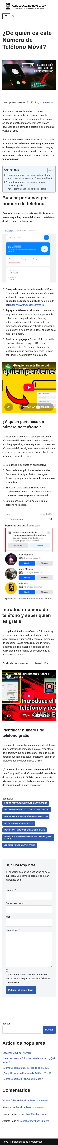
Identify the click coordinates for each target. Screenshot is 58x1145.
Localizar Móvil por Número (16, 1052)
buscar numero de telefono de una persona (27, 810)
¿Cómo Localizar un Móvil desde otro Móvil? (25, 1067)
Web (8, 916)
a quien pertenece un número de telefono (25, 803)
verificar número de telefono (19, 845)
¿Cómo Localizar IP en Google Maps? (22, 1078)
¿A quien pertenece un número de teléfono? (33, 178)
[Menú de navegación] (6, 16)
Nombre (11, 890)
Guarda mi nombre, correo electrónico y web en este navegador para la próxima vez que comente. (29, 978)
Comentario (12, 930)
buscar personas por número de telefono (26, 816)
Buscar (6, 1023)
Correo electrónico (16, 903)
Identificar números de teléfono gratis (30, 189)
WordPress (37, 1141)
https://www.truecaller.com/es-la (27, 304)
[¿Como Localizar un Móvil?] (25, 6)
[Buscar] (13, 16)
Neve (5, 1141)
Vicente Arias (47, 102)
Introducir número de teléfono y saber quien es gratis (27, 184)
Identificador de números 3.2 (18, 823)
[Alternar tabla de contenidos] (48, 170)
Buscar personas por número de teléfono (29, 175)
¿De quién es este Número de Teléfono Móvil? (26, 1073)
